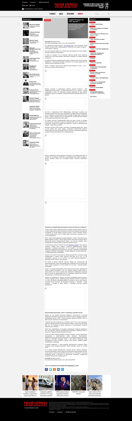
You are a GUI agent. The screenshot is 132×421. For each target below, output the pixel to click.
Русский (26, 5)
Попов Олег (33, 81)
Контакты (33, 2)
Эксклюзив (70, 14)
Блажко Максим (34, 115)
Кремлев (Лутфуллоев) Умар (35, 48)
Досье (61, 14)
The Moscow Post (68, 45)
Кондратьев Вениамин (33, 66)
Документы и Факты (73, 245)
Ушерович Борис (34, 106)
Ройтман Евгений (35, 32)
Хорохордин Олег (35, 58)
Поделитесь (71, 365)
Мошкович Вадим (35, 24)
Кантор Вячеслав (35, 74)
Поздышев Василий (35, 123)
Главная (52, 14)
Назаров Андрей (34, 98)
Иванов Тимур (34, 40)
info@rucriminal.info (44, 2)
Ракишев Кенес (34, 90)
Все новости (93, 96)
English (33, 5)
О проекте (25, 2)
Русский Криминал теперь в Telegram (33, 9)
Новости (80, 14)
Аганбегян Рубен (34, 142)
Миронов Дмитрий (35, 133)
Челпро (79, 316)
